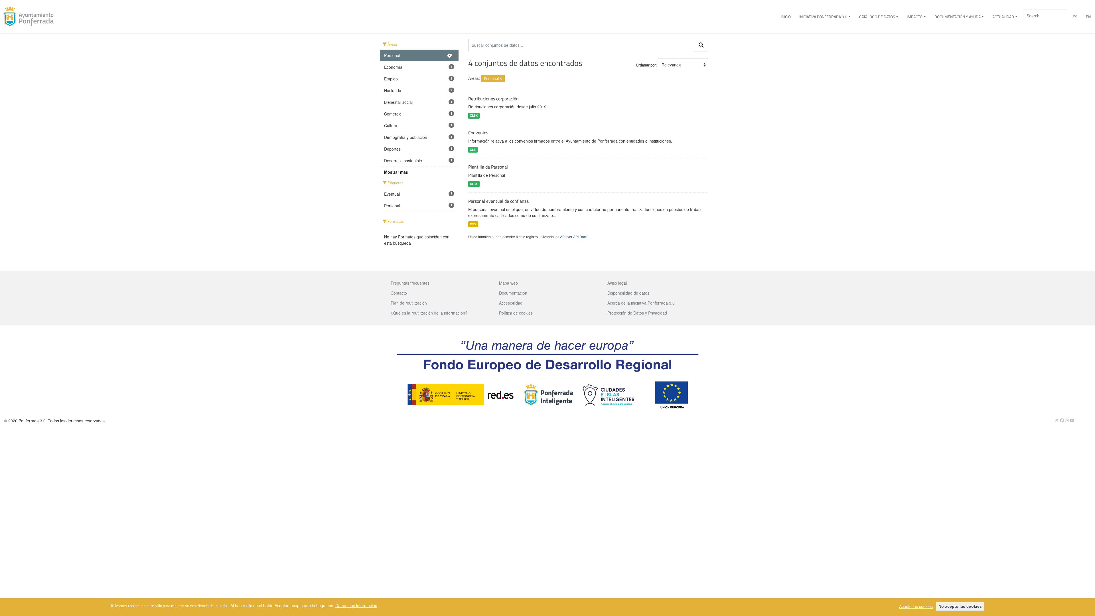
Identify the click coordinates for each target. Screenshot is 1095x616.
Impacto (914, 17)
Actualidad (1003, 17)
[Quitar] (501, 78)
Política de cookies (516, 313)
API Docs (580, 236)
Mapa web (508, 283)
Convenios (478, 132)
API (562, 236)
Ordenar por (646, 65)
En (1088, 17)
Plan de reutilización (409, 303)
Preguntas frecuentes (410, 283)
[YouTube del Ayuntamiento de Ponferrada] (1072, 420)
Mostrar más (396, 172)
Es (1075, 17)
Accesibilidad (510, 303)
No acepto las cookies (960, 606)
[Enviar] (701, 45)
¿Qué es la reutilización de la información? (429, 313)
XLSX (474, 115)
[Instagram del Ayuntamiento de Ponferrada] (1067, 420)
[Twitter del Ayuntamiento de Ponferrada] (1057, 420)
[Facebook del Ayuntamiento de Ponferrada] (1062, 420)
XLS (473, 149)
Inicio (786, 17)
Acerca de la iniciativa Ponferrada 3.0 (641, 303)
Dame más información (356, 605)
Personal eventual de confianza (498, 201)
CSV (473, 224)
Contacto (399, 293)
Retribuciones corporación (493, 98)
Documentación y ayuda (957, 17)
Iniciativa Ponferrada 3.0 (823, 17)
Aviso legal (617, 283)
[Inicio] (30, 16)
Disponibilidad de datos (628, 293)
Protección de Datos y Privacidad (637, 313)
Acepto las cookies (916, 606)
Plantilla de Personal (488, 166)
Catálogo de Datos (877, 17)
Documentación (513, 293)
